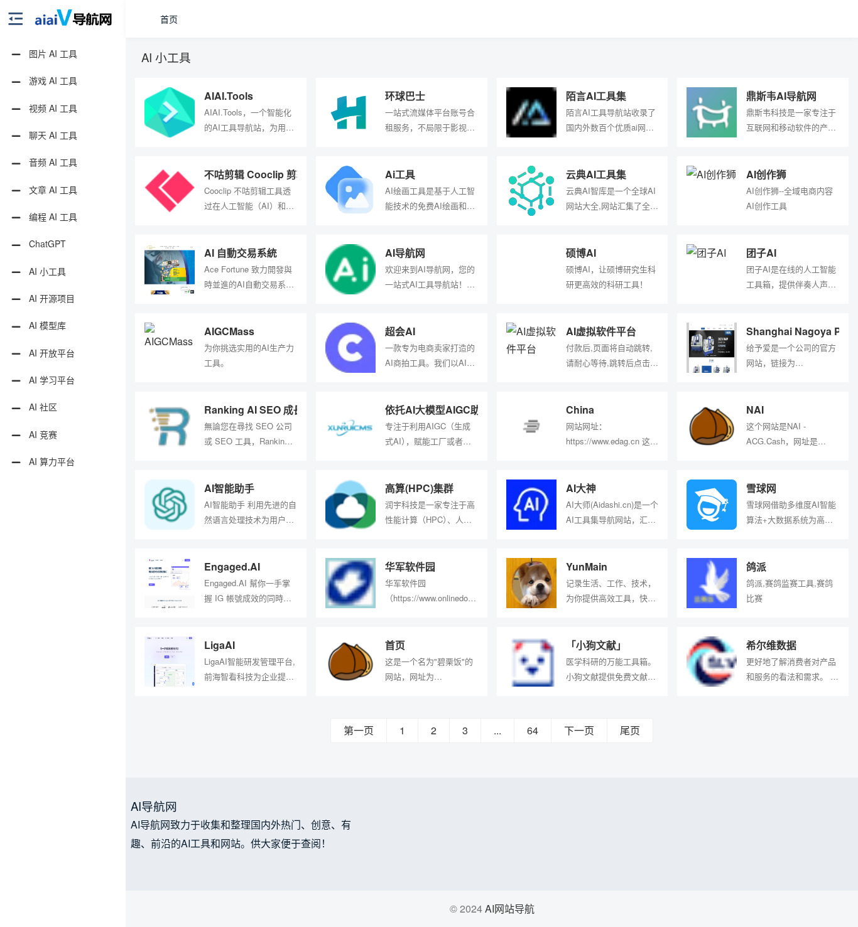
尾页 (630, 730)
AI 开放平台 (50, 352)
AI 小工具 (46, 271)
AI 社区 (41, 406)
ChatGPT (46, 243)
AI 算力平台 (50, 461)
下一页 (579, 730)
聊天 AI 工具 (51, 135)
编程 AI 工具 (51, 216)
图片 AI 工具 (51, 53)
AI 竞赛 (41, 434)
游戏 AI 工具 (51, 80)
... (497, 730)
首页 (169, 19)
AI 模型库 (46, 325)
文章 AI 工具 (51, 189)
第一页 (359, 730)
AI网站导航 (510, 908)
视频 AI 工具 (51, 108)
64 (532, 730)
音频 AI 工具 (51, 162)
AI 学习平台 (50, 379)
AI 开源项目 (50, 298)
